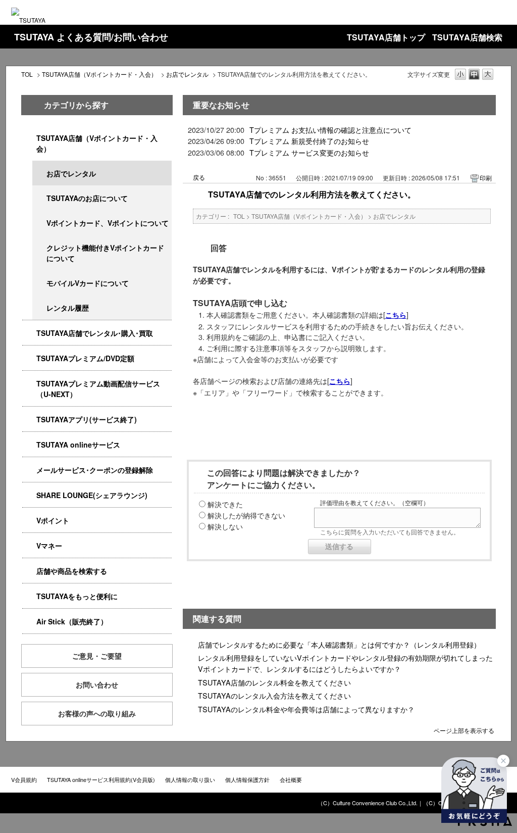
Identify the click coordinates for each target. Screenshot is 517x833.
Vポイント (52, 520)
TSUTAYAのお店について (87, 198)
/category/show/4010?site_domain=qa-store (29, 444)
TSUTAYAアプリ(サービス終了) (86, 419)
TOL (27, 74)
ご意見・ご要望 (97, 656)
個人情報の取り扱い (190, 779)
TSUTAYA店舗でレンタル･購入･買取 (94, 333)
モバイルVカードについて (87, 283)
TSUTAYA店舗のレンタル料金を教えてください (274, 682)
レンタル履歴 (67, 308)
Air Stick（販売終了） (72, 621)
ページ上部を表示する (464, 729)
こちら (395, 315)
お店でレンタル (187, 74)
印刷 (486, 177)
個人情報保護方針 (247, 779)
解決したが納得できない (246, 515)
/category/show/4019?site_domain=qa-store (29, 419)
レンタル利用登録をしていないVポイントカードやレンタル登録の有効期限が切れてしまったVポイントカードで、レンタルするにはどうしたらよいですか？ (345, 663)
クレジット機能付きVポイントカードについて (105, 252)
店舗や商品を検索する (71, 571)
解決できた (225, 504)
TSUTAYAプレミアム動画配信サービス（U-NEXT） (98, 388)
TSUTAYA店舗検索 (467, 37)
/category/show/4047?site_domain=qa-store (29, 138)
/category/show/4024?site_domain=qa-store (29, 596)
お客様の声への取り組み (97, 713)
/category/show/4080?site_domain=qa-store (29, 470)
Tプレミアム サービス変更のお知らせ (309, 152)
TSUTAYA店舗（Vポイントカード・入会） (99, 74)
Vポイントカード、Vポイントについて (107, 223)
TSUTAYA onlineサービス (78, 444)
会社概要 (291, 779)
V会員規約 (24, 779)
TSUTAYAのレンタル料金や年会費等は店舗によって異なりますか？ (306, 709)
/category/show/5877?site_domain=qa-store (29, 495)
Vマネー (49, 546)
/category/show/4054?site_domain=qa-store (29, 333)
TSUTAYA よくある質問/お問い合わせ (91, 36)
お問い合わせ (97, 684)
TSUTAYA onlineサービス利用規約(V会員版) (101, 779)
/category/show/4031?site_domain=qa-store (29, 358)
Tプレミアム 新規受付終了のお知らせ (309, 140)
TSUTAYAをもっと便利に (77, 596)
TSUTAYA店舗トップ (386, 37)
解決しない (225, 526)
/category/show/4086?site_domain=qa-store (29, 571)
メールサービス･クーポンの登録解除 (94, 470)
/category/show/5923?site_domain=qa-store (29, 383)
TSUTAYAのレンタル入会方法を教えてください (274, 695)
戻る (199, 177)
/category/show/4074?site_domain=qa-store (29, 520)
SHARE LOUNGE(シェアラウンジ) (91, 495)
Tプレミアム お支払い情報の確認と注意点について (330, 129)
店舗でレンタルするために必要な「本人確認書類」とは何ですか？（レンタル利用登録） (339, 644)
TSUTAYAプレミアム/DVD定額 (85, 358)
